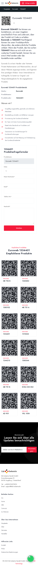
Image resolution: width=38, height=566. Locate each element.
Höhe (5, 167)
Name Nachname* (9, 177)
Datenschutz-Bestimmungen (9, 552)
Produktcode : (6, 98)
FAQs (3, 549)
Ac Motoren (5, 512)
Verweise (4, 530)
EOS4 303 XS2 (27, 387)
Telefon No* (7, 197)
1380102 (6, 307)
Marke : (4, 91)
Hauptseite (4, 523)
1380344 (25, 360)
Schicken (19, 228)
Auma (3, 501)
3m (2, 498)
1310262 (25, 334)
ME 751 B (6, 387)
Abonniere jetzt (31, 449)
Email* (6, 187)
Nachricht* (7, 206)
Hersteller (4, 534)
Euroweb (6, 278)
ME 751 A (25, 307)
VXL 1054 (26, 413)
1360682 (25, 281)
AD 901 (6, 413)
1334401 (6, 334)
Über (2, 527)
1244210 (6, 360)
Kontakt (3, 545)
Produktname (8, 157)
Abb (2, 505)
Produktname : (6, 94)
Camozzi (4, 508)
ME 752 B (6, 281)
